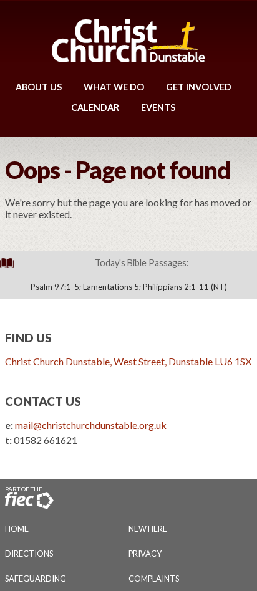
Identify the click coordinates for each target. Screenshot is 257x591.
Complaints (153, 579)
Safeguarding (35, 579)
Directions (29, 554)
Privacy (145, 554)
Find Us (28, 337)
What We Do (114, 87)
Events (158, 107)
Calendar (95, 107)
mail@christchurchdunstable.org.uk (91, 425)
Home (17, 529)
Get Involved (198, 87)
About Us (39, 87)
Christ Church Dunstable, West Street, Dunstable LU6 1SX (128, 361)
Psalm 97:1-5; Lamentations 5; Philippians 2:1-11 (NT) (129, 287)
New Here (147, 529)
